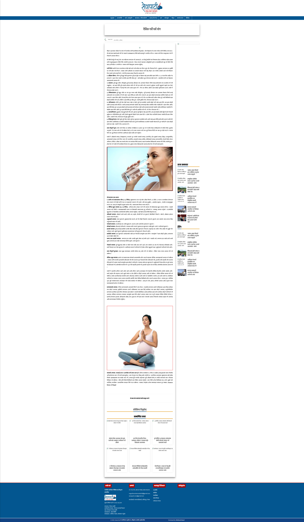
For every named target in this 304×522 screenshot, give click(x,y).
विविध (187, 18)
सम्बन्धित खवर (140, 416)
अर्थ (161, 18)
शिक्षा (173, 18)
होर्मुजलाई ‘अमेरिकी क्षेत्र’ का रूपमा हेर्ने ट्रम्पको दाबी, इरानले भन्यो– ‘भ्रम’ (193, 219)
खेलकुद (166, 18)
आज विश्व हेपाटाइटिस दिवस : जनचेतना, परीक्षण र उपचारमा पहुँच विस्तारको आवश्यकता (139, 440)
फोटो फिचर (156, 498)
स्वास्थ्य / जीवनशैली (141, 18)
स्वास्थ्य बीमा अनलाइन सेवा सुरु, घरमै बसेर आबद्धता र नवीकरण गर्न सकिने (117, 440)
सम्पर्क (137, 520)
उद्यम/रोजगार (153, 18)
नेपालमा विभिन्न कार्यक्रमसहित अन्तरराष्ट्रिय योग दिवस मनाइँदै (139, 467)
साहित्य (155, 493)
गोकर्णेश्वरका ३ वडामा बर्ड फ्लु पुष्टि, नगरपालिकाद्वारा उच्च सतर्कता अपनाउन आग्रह (163, 468)
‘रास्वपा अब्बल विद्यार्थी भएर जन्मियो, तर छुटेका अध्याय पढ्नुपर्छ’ (193, 172)
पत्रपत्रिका (155, 495)
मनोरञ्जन (180, 18)
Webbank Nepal (180, 520)
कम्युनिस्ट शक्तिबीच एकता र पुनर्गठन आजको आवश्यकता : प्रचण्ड (193, 181)
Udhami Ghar (157, 501)
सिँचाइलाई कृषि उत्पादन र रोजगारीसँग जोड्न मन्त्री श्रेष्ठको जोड (193, 189)
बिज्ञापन (134, 520)
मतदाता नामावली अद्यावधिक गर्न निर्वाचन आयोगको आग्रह (193, 209)
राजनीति (119, 18)
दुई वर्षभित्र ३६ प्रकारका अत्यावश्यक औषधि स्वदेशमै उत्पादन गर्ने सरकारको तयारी (162, 440)
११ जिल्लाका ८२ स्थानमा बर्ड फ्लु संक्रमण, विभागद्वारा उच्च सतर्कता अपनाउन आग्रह (117, 468)
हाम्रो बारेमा (142, 520)
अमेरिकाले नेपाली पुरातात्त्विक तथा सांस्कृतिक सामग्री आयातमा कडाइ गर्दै (191, 199)
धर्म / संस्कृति (128, 18)
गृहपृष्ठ (112, 18)
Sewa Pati (110, 39)
